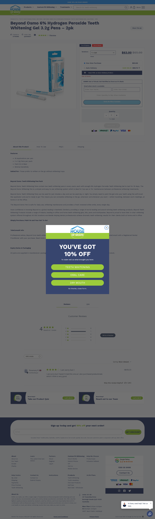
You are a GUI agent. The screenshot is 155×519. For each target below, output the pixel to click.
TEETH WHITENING (77, 267)
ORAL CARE (77, 274)
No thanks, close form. (77, 288)
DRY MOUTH (77, 282)
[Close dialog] (106, 228)
